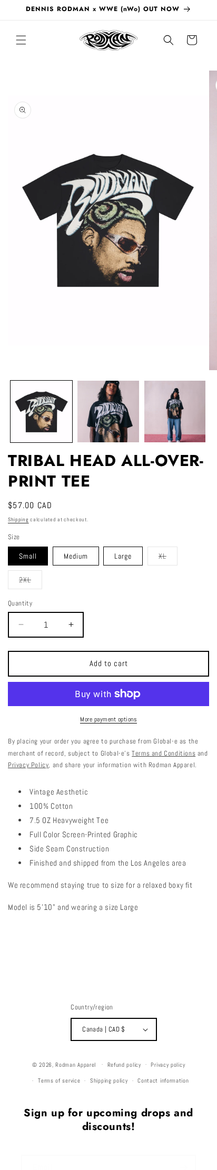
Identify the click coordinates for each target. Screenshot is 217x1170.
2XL (30, 581)
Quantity (20, 603)
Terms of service (59, 1080)
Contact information (163, 1080)
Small (28, 556)
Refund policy (124, 1064)
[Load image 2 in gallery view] (108, 411)
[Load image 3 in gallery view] (175, 411)
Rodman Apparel (75, 1064)
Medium (76, 556)
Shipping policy (109, 1080)
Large (123, 556)
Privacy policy (168, 1064)
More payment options (108, 719)
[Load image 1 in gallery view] (41, 411)
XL (168, 558)
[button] (21, 40)
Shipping (18, 519)
